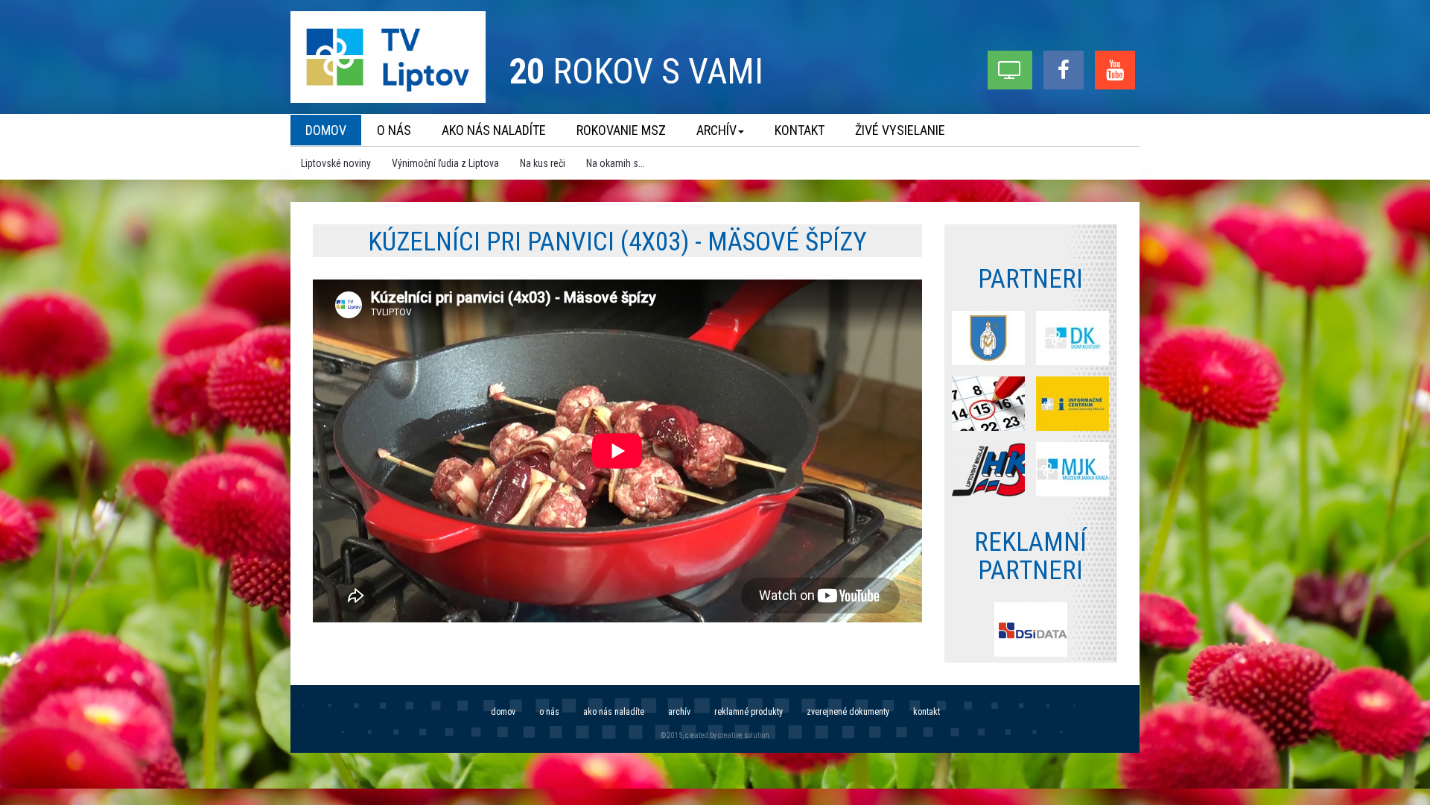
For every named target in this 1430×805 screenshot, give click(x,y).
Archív (679, 712)
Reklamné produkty (748, 712)
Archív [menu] (716, 130)
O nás (549, 712)
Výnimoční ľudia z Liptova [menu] (445, 163)
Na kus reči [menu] (542, 163)
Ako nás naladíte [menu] (494, 130)
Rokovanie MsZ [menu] (621, 130)
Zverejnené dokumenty (848, 712)
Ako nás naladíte (613, 712)
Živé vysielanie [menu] (900, 130)
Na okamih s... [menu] (615, 163)
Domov (503, 712)
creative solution (743, 735)
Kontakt (926, 712)
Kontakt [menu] (799, 130)
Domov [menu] (325, 130)
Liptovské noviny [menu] (336, 163)
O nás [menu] (394, 130)
